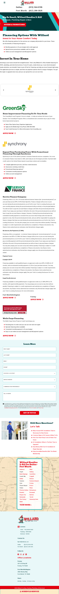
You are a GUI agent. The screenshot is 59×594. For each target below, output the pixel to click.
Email (5, 361)
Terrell (31, 497)
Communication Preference (12, 386)
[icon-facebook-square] (18, 554)
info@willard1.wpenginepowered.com (11, 407)
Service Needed (8, 379)
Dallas (21, 478)
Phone (6, 367)
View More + (25, 505)
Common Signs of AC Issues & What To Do (45, 435)
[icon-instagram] (21, 554)
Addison (22, 469)
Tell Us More (7, 393)
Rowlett (22, 492)
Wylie (21, 501)
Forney (31, 483)
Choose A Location (9, 373)
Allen (31, 469)
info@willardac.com (24, 541)
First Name (7, 349)
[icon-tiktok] (23, 554)
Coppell (32, 476)
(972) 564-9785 (35, 7)
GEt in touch (29, 413)
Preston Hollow (24, 490)
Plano (31, 488)
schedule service (30, 591)
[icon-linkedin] (26, 554)
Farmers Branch (34, 481)
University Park (34, 499)
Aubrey (31, 471)
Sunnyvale (22, 497)
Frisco (31, 485)
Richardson (33, 490)
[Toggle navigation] (4, 2)
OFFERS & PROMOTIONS (14, 25)
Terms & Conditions (33, 407)
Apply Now (8, 133)
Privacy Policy (40, 407)
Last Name (7, 355)
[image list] (27, 2)
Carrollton (32, 474)
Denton (32, 478)
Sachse (32, 494)
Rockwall (32, 492)
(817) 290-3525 (35, 11)
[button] (55, 90)
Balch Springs (24, 474)
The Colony (23, 499)
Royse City (23, 494)
